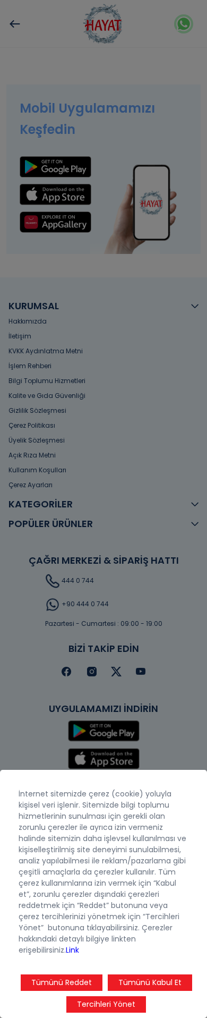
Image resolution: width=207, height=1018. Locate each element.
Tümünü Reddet (61, 982)
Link (72, 950)
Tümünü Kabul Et (150, 982)
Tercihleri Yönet (106, 1004)
